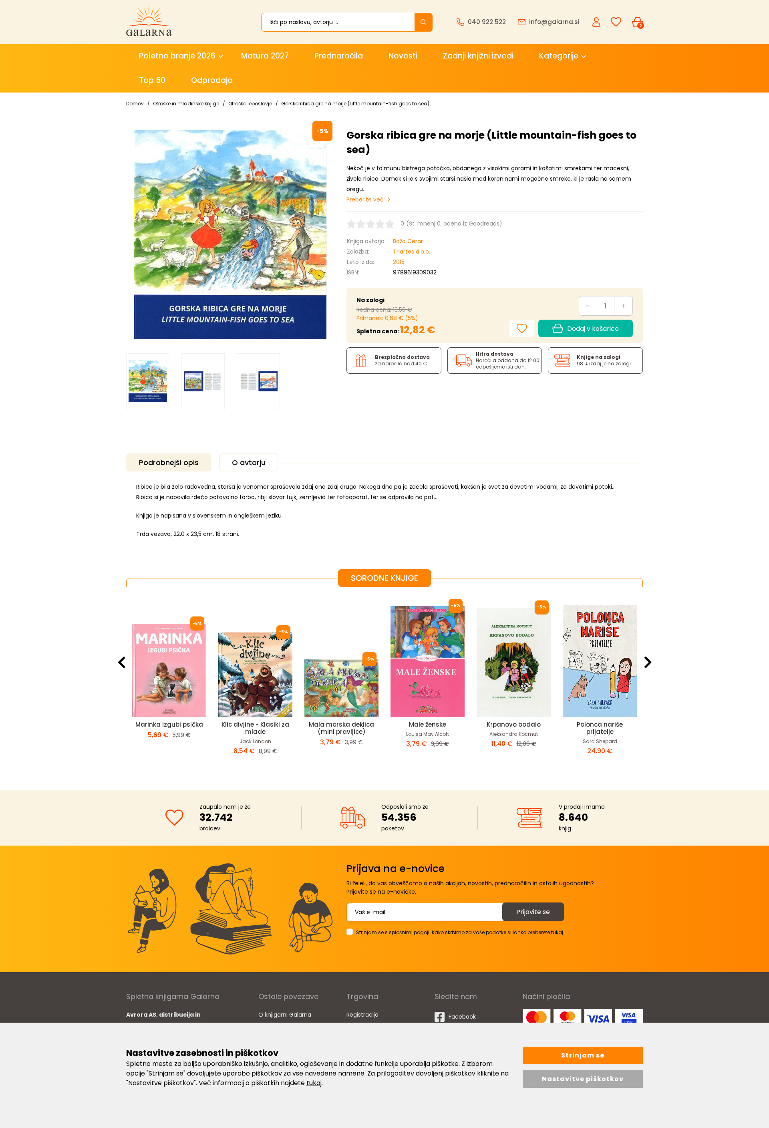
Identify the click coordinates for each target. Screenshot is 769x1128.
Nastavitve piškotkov (583, 1079)
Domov (135, 103)
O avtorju (249, 462)
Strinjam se (582, 1055)
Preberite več (365, 199)
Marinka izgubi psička (169, 724)
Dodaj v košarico (593, 328)
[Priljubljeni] (616, 22)
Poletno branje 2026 (177, 55)
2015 (399, 262)
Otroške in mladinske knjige (186, 103)
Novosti (403, 55)
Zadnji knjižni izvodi (478, 55)
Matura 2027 (265, 55)
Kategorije (558, 55)
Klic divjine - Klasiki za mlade (255, 728)
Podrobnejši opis (169, 462)
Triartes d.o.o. (411, 252)
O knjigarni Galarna (284, 1015)
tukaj (314, 1083)
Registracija (362, 1015)
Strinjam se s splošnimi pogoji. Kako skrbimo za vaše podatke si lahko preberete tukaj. (460, 932)
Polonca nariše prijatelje (600, 728)
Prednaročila (338, 55)
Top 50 (152, 80)
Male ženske (427, 724)
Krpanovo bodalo (514, 724)
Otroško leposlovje (250, 103)
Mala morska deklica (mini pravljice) (341, 728)
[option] (147, 381)
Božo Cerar (408, 241)
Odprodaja (212, 80)
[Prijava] (597, 22)
